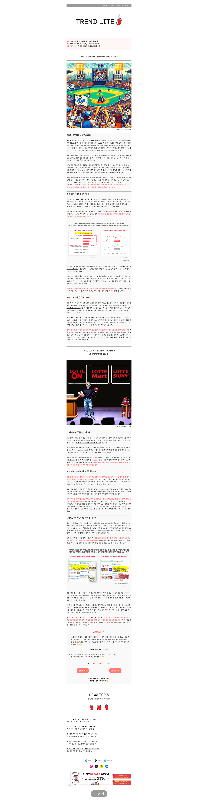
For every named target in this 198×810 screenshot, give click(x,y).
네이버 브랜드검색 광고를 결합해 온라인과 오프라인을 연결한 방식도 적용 (91, 530)
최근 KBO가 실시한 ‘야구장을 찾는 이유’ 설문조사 (88, 199)
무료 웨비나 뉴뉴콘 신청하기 (100, 649)
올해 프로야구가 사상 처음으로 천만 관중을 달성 (81, 140)
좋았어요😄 (83, 670)
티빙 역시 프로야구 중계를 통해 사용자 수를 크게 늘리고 (88, 318)
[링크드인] (106, 766)
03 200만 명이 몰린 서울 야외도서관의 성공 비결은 (82, 734)
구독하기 (99, 793)
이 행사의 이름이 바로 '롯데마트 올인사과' (88, 443)
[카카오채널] (101, 766)
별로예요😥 (115, 670)
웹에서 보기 (120, 5)
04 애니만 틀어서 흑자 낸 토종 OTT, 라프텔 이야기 (82, 741)
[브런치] (96, 766)
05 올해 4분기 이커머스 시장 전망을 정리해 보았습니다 (83, 749)
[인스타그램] (91, 766)
